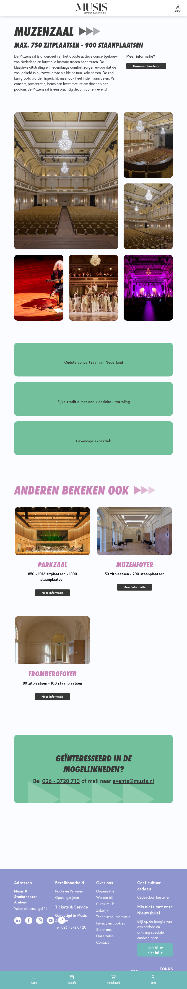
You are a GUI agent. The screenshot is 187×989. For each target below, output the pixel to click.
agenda (72, 982)
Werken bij (104, 897)
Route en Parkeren (69, 891)
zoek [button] (153, 982)
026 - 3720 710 (61, 781)
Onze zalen (105, 935)
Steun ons (104, 929)
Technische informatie (113, 916)
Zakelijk (102, 910)
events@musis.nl (133, 781)
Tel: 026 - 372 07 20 (70, 927)
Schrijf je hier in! (155, 950)
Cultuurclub (105, 903)
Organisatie (105, 891)
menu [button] (34, 982)
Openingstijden (67, 897)
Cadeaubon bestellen (153, 897)
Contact (102, 942)
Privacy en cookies (110, 923)
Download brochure (146, 66)
